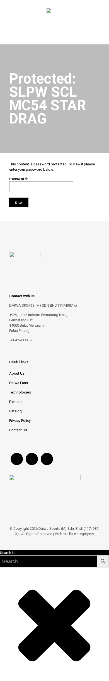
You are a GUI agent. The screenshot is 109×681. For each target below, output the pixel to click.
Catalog (15, 411)
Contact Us (18, 430)
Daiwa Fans (18, 383)
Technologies (20, 392)
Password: (18, 179)
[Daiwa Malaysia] (49, 11)
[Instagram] (58, 541)
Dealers (15, 402)
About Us (17, 373)
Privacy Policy (20, 420)
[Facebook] (51, 541)
